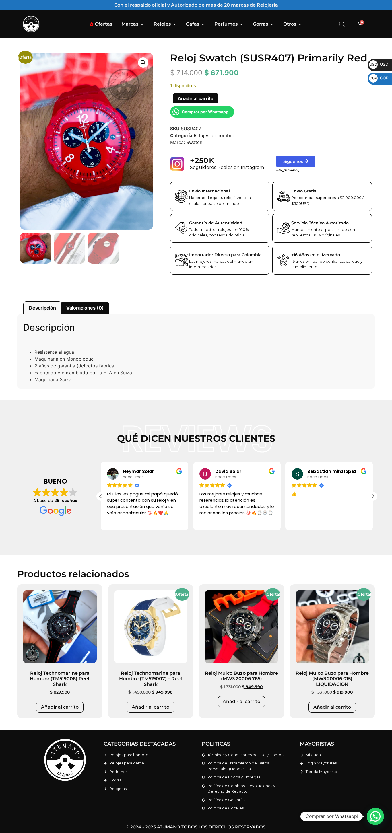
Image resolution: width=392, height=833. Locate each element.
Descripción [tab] (42, 308)
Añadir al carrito (196, 98)
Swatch (194, 142)
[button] (143, 62)
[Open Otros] (300, 24)
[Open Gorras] (271, 24)
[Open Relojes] (174, 24)
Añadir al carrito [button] (60, 707)
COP (379, 77)
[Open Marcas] (142, 24)
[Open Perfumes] (241, 24)
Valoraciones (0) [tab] (85, 308)
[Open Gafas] (203, 24)
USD (379, 64)
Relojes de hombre (214, 135)
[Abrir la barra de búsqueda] (342, 24)
